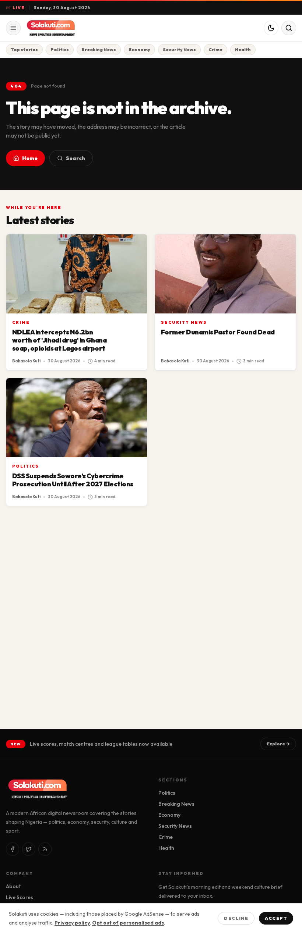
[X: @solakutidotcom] (28, 849)
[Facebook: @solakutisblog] (12, 849)
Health (243, 49)
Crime (215, 49)
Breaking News (98, 49)
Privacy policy (72, 922)
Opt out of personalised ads (128, 922)
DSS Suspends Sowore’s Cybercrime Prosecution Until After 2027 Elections (72, 480)
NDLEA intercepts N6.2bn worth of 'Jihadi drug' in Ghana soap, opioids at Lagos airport (59, 340)
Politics (59, 49)
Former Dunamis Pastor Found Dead (218, 332)
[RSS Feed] (45, 849)
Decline (236, 918)
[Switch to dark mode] (271, 28)
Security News (179, 49)
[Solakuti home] (63, 28)
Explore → (278, 743)
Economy (139, 49)
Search (75, 158)
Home (30, 158)
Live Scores (19, 897)
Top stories (24, 49)
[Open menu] (13, 28)
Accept (276, 918)
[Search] (288, 28)
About (13, 886)
